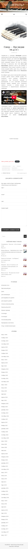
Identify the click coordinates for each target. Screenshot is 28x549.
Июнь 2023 (4, 391)
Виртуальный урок (6, 288)
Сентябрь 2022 (5, 416)
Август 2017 (4, 535)
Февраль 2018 (4, 516)
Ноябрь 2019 (4, 466)
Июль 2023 (4, 387)
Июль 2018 (4, 503)
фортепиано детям (6, 169)
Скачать (17, 161)
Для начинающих (5, 294)
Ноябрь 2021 (4, 419)
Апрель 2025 (4, 347)
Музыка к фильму (5, 310)
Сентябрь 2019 (5, 469)
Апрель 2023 (4, 397)
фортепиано (14, 168)
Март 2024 (4, 366)
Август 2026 (4, 334)
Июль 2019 (4, 475)
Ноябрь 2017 (4, 525)
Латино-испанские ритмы (7, 304)
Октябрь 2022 (4, 413)
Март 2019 (4, 485)
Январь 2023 (4, 406)
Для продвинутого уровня (7, 297)
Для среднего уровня (6, 300)
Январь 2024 (4, 372)
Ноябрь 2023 (4, 375)
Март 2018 (4, 513)
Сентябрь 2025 (5, 344)
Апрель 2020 (4, 453)
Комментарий (4, 208)
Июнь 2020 (4, 447)
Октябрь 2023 (4, 378)
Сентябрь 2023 (5, 381)
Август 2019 (4, 472)
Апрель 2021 (4, 422)
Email (3, 194)
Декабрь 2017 (4, 522)
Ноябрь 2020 (4, 431)
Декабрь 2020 (4, 428)
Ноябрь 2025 (4, 337)
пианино (19, 166)
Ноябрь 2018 (4, 491)
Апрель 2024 (4, 362)
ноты (14, 166)
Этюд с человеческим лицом (8, 326)
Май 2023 (3, 394)
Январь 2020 (4, 460)
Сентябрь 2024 (5, 356)
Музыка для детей (5, 307)
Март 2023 (4, 400)
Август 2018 (4, 500)
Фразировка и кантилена (7, 322)
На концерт (4, 316)
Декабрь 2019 (4, 463)
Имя (2, 187)
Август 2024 (4, 359)
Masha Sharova (6, 173)
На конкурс (4, 313)
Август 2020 (4, 441)
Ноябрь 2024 (4, 353)
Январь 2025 (4, 350)
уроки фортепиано (6, 168)
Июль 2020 (4, 444)
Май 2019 (3, 482)
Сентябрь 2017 (5, 532)
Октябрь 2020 (4, 434)
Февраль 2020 (4, 456)
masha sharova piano (6, 166)
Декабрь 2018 (4, 488)
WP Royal (17, 546)
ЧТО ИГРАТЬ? (14, 4)
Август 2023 (4, 384)
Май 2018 (3, 507)
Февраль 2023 (4, 403)
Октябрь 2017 (4, 529)
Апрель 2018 (4, 510)
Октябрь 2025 (4, 340)
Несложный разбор (6, 319)
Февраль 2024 (4, 369)
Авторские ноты (5, 285)
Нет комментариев (22, 173)
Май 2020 (3, 450)
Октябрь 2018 (4, 494)
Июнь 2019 (4, 478)
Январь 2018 (4, 519)
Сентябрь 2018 (5, 497)
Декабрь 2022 (4, 409)
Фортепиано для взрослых (17, 169)
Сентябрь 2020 (5, 438)
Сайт (2, 201)
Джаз (2, 291)
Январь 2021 (4, 425)
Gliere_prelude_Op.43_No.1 (7, 161)
